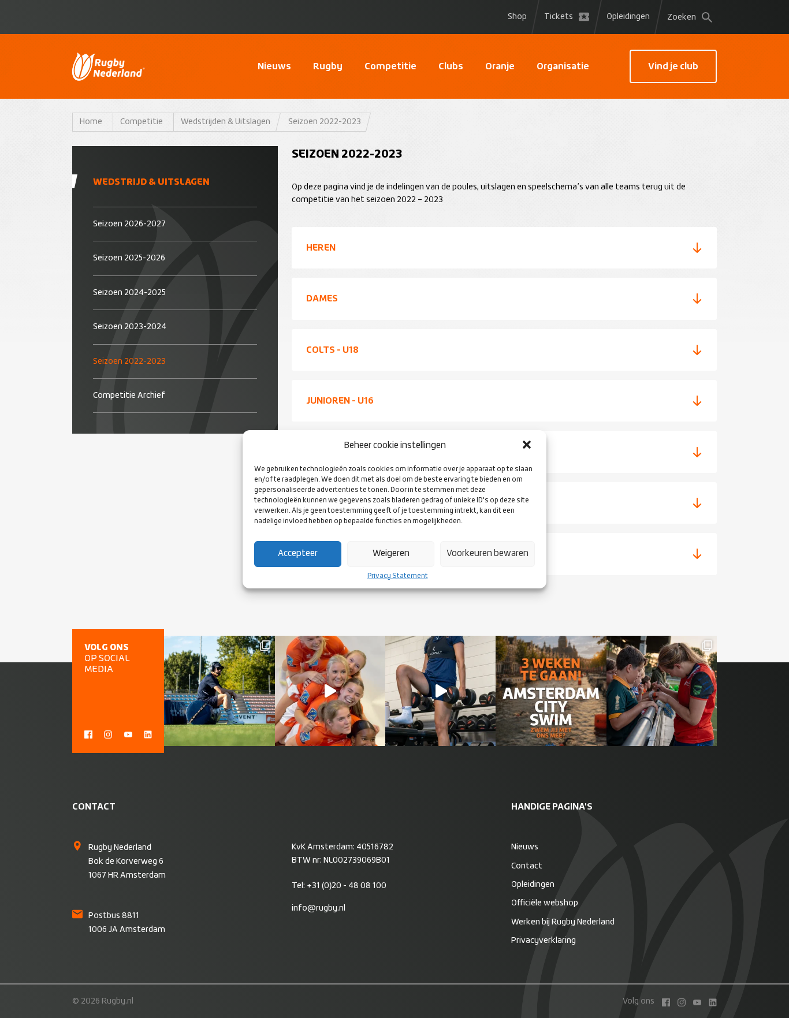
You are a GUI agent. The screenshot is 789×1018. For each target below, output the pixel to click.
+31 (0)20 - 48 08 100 (346, 886)
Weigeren (391, 553)
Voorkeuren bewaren (487, 553)
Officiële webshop (544, 903)
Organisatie (563, 66)
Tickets (558, 17)
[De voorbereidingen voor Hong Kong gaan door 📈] (440, 691)
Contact (526, 866)
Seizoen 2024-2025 (129, 293)
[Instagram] (108, 733)
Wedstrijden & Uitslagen (225, 122)
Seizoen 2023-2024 (129, 327)
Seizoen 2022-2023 (129, 361)
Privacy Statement (397, 576)
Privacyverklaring (543, 941)
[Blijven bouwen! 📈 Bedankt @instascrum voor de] (219, 691)
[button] (528, 446)
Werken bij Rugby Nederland (563, 922)
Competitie (390, 66)
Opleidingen (628, 17)
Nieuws (274, 66)
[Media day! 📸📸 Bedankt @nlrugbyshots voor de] (330, 691)
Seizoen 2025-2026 (129, 258)
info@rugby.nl (318, 908)
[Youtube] (128, 733)
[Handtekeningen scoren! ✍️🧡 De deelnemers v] (661, 691)
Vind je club (673, 66)
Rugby (328, 66)
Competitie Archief (129, 395)
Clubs (450, 66)
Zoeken (681, 17)
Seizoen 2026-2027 (129, 224)
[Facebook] (88, 733)
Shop (517, 17)
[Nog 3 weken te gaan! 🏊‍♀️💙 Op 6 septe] (551, 691)
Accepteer (298, 553)
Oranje (500, 66)
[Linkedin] (148, 733)
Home (91, 122)
